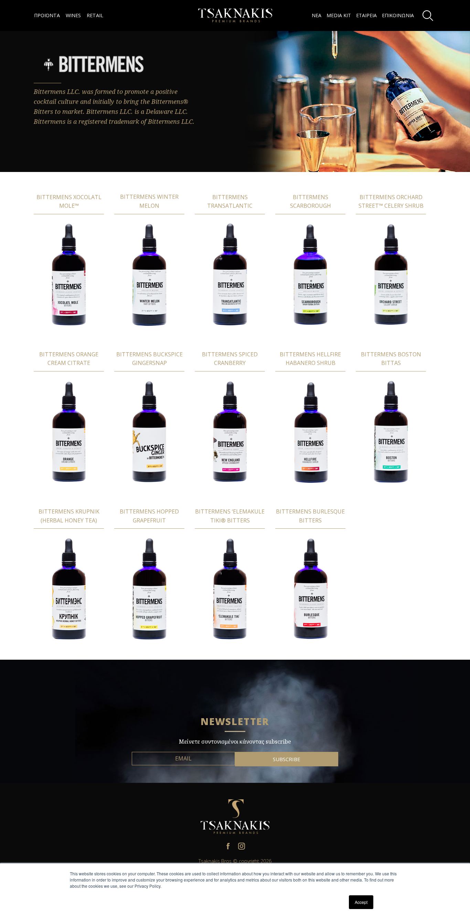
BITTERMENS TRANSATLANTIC (230, 201)
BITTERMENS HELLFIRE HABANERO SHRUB (310, 358)
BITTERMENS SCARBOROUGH (310, 201)
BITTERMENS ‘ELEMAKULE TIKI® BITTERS (230, 516)
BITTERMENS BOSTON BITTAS (391, 358)
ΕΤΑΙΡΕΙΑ (366, 15)
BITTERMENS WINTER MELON (149, 201)
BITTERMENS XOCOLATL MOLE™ (69, 201)
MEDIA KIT (339, 15)
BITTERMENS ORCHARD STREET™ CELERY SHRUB (391, 201)
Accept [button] (361, 902)
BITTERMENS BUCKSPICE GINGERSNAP (149, 358)
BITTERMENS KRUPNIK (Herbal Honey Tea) (69, 516)
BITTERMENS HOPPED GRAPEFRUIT (149, 516)
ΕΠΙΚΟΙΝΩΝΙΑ (398, 15)
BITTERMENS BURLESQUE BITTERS (310, 516)
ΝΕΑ (316, 15)
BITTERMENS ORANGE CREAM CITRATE (68, 358)
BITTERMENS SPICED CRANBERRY (230, 358)
